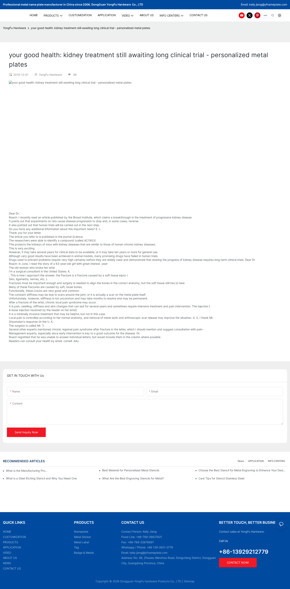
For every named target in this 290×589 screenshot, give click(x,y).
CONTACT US (12, 568)
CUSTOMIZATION (14, 537)
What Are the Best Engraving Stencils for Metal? (133, 478)
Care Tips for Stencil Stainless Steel (221, 478)
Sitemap (189, 581)
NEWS (7, 563)
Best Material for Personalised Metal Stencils (130, 470)
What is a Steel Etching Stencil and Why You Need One (41, 478)
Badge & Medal (84, 552)
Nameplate (81, 531)
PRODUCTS (10, 542)
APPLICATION (256, 460)
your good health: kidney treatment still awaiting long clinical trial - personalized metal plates (90, 28)
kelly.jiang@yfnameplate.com (148, 552)
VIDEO (7, 552)
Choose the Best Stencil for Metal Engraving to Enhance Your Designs (242, 470)
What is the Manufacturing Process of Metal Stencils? (27, 470)
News (241, 460)
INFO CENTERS (276, 460)
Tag (76, 547)
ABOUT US (10, 557)
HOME (7, 531)
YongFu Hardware (14, 28)
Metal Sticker (82, 537)
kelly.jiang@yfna (259, 4)
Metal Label (81, 542)
